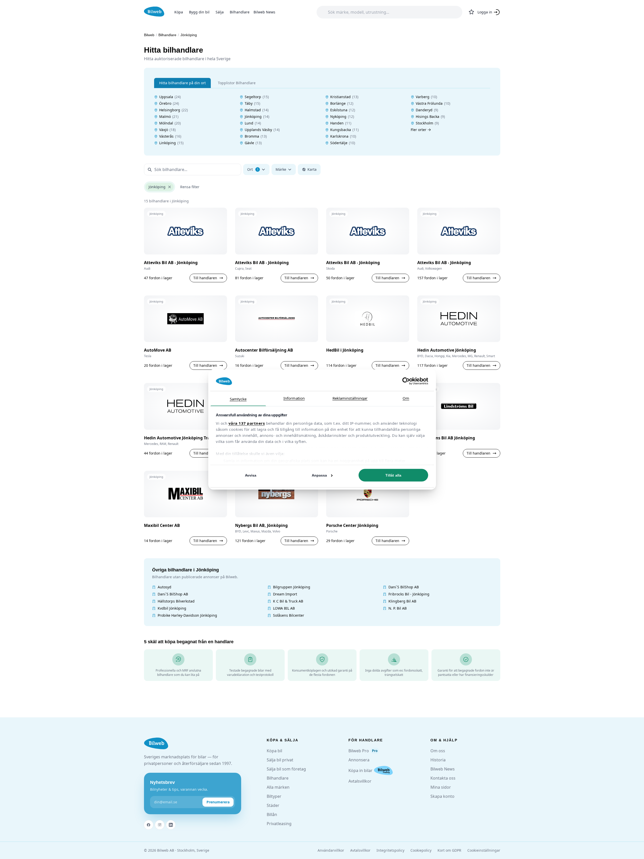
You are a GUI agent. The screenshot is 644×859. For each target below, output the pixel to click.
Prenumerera (218, 802)
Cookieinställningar (483, 850)
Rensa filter (189, 186)
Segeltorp (257, 96)
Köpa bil (274, 751)
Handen (340, 123)
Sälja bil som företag (286, 769)
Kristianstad (344, 96)
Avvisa (251, 475)
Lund (253, 123)
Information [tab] (294, 397)
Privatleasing (279, 823)
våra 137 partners (246, 422)
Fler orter (418, 129)
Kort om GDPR (449, 850)
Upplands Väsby (262, 129)
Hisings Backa (430, 116)
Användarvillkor (331, 850)
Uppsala (170, 96)
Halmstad (256, 110)
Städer (273, 805)
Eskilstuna (342, 110)
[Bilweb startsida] (156, 743)
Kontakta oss (442, 778)
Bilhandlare (240, 12)
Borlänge (341, 103)
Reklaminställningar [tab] (350, 397)
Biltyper (274, 796)
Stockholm (427, 123)
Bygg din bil (199, 12)
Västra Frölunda (433, 103)
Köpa (178, 12)
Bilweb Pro (363, 751)
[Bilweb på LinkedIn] (170, 824)
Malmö (168, 116)
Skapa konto (442, 796)
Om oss (437, 751)
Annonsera (358, 760)
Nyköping (342, 116)
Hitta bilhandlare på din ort (182, 82)
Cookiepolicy (420, 850)
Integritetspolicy (390, 850)
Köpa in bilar (360, 770)
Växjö (167, 129)
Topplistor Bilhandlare (237, 82)
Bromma (256, 136)
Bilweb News (264, 12)
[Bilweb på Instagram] (159, 824)
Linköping (171, 142)
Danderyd (427, 110)
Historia (438, 760)
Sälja (220, 12)
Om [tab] (406, 397)
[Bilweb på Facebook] (148, 824)
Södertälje (342, 142)
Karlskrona (343, 136)
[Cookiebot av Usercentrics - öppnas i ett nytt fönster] (406, 381)
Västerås (170, 136)
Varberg (426, 96)
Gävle (253, 142)
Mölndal (170, 123)
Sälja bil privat (280, 760)
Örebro (169, 103)
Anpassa (319, 475)
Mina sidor (440, 787)
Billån (272, 814)
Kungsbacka (344, 129)
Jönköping (257, 116)
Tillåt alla (393, 475)
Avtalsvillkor (359, 781)
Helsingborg (173, 110)
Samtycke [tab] (238, 398)
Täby (252, 103)
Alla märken (278, 787)
